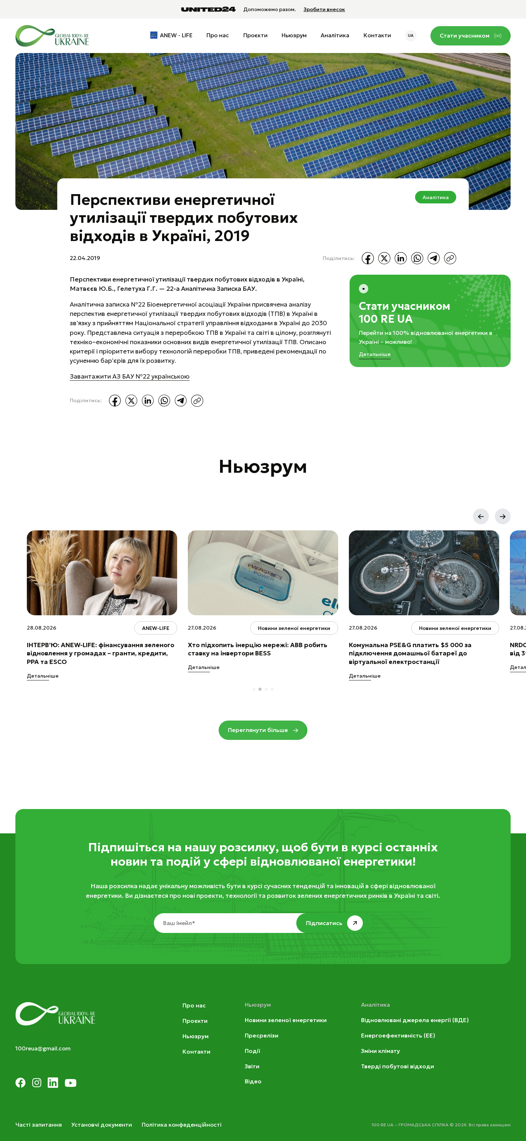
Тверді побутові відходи (397, 1066)
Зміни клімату (380, 1051)
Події (252, 1051)
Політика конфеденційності (181, 1124)
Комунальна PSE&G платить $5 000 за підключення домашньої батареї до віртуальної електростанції (410, 653)
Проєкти (255, 35)
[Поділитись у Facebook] (368, 258)
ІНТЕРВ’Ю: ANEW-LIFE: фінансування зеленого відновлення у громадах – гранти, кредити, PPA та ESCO (100, 653)
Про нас (217, 35)
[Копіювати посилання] (450, 258)
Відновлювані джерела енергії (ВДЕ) (415, 1020)
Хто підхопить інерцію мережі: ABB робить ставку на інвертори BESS (257, 649)
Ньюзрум (294, 35)
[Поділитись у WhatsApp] (417, 258)
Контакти (377, 35)
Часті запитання (38, 1124)
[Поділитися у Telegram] (434, 258)
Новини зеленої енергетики (286, 1020)
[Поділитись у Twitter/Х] (384, 258)
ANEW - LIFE (176, 35)
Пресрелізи (261, 1035)
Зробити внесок (324, 9)
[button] (481, 516)
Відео (253, 1081)
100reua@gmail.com (42, 1048)
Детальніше (375, 354)
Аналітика (335, 35)
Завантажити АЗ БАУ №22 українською (130, 376)
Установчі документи (101, 1124)
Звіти (252, 1066)
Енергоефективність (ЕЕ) (398, 1035)
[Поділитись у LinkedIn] (401, 258)
